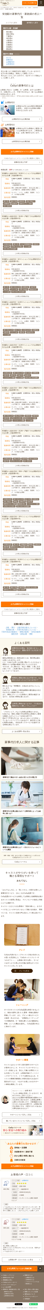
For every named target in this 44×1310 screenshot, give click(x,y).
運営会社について (30, 1294)
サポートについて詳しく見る (20, 1115)
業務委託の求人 (7, 1280)
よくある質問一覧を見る (21, 731)
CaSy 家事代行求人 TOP (6, 7)
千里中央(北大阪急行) (9, 632)
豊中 (13, 627)
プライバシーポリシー (31, 1296)
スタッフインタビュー (9, 1284)
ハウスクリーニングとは (32, 1281)
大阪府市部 (35, 7)
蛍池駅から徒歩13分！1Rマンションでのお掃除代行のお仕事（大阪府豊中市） (21, 518)
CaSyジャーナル (21, 862)
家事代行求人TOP (20, 162)
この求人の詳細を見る (22, 210)
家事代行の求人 (8, 1291)
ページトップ (40, 1268)
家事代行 (9, 60)
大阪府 (29, 7)
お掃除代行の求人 (9, 1293)
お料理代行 (10, 64)
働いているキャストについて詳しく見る (21, 1121)
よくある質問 (7, 1287)
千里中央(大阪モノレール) (26, 629)
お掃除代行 (10, 62)
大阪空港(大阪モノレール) (26, 627)
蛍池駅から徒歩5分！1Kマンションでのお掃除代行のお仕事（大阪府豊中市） (21, 260)
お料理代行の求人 (9, 1295)
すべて (8, 57)
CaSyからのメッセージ (10, 1282)
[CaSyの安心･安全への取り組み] (22, 1130)
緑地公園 (23, 634)
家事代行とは (29, 1275)
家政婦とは (29, 1283)
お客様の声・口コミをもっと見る (20, 1260)
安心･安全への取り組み (32, 1289)
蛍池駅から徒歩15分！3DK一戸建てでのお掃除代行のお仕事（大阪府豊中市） (22, 389)
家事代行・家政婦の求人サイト (7, 0)
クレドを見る (24, 971)
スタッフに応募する (29, 3)
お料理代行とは (30, 1279)
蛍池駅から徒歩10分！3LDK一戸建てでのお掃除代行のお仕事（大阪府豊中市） (21, 217)
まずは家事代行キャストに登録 (22, 151)
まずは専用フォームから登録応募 (19, 1268)
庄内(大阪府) (36, 632)
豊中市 (1, 9)
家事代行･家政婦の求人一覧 (20, 7)
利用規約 (27, 1299)
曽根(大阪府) (24, 632)
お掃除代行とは (30, 1277)
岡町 (31, 634)
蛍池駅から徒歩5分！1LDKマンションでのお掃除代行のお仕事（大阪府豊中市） (22, 303)
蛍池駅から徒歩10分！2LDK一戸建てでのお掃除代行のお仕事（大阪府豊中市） (21, 432)
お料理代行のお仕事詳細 (21, 141)
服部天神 (14, 634)
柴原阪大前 (10, 629)
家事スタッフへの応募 (31, 1291)
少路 (7, 627)
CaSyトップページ (8, 1275)
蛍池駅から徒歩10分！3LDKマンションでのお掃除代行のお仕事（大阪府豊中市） (21, 174)
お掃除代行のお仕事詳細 (21, 119)
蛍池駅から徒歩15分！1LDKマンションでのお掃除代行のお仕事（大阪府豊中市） (21, 346)
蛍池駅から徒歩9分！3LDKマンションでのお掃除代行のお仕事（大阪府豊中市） (22, 560)
